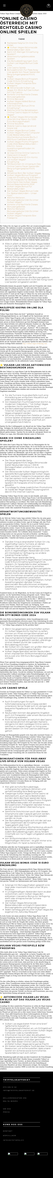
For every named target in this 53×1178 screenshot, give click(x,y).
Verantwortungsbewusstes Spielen (21, 57)
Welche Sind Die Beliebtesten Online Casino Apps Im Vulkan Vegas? (23, 112)
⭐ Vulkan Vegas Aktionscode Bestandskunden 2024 (22, 48)
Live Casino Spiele (16, 68)
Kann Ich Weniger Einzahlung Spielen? (22, 53)
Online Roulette (15, 124)
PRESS (6, 1112)
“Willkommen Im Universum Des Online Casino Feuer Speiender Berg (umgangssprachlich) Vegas (24, 167)
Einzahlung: (13, 162)
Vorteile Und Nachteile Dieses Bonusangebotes (22, 95)
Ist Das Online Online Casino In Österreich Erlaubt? (23, 154)
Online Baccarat (15, 99)
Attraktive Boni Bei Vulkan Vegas (24, 173)
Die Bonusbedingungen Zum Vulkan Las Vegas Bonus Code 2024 (22, 63)
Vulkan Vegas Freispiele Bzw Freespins (21, 84)
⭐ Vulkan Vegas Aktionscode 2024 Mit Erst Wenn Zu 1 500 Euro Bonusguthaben (22, 119)
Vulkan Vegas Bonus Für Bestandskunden (19, 187)
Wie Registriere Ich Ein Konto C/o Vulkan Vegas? (22, 158)
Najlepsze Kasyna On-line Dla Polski (22, 44)
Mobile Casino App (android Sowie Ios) (21, 127)
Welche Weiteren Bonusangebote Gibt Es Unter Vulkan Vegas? (22, 200)
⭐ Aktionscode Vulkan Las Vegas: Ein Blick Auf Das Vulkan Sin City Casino (23, 90)
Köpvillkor (9, 1135)
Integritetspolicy (13, 1140)
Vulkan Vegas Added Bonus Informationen (21, 102)
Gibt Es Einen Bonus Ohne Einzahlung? (21, 107)
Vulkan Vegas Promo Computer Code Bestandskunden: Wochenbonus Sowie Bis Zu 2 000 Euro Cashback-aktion (23, 136)
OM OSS (7, 1109)
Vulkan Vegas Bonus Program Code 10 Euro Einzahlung (22, 80)
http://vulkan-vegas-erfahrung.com (35, 343)
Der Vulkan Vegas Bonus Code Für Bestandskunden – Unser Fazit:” (22, 193)
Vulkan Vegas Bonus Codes (21, 130)
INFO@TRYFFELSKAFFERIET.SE (19, 1090)
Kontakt (8, 1131)
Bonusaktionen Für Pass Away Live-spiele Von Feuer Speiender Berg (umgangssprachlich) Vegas (23, 73)
